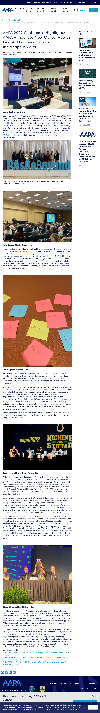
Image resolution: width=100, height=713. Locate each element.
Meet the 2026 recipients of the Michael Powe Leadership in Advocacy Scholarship (87, 115)
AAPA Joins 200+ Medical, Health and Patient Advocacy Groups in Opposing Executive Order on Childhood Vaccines (87, 152)
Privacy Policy (56, 709)
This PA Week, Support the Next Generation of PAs (87, 84)
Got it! (93, 707)
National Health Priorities (24, 251)
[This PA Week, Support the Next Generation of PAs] (87, 78)
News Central (14, 20)
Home (4, 20)
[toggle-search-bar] (74, 10)
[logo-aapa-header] (8, 10)
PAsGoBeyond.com (11, 135)
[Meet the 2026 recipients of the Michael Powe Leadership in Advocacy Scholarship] (87, 106)
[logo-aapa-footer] (12, 683)
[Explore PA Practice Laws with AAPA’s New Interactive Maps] (87, 47)
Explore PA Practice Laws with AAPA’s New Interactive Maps (87, 55)
